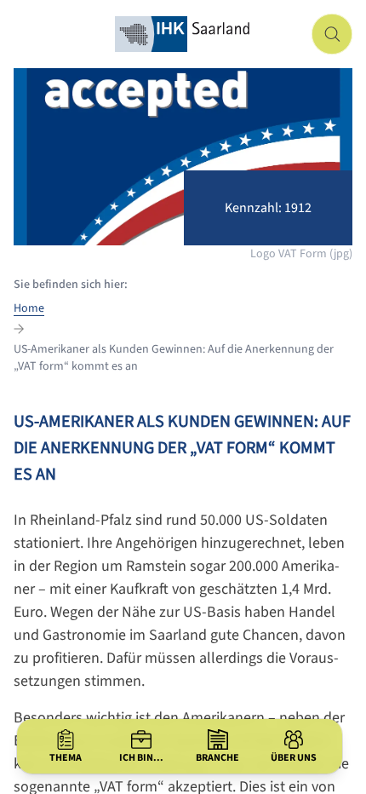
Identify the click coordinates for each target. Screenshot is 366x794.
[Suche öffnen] (332, 34)
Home (29, 308)
